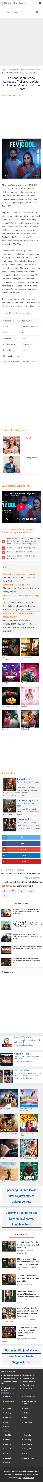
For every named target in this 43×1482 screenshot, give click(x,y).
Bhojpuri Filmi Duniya (24, 1471)
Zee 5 (7, 1427)
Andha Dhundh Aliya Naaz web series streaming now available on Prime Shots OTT (26, 961)
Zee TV (7, 1440)
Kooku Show (27, 1388)
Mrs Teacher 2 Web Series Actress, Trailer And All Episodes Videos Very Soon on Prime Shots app (27, 924)
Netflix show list (29, 1375)
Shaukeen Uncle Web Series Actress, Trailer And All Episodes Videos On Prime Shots (27, 936)
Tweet (23, 837)
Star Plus (8, 1435)
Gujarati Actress (21, 1201)
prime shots (7, 95)
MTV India (8, 1453)
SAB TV (7, 1463)
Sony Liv (8, 1417)
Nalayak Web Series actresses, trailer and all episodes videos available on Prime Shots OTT (27, 912)
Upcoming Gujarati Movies (21, 1190)
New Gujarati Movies (21, 1196)
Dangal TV (27, 1449)
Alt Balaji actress (29, 1378)
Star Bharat (28, 1444)
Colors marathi (29, 1458)
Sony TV (8, 1444)
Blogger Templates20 (26, 1478)
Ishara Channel (10, 1449)
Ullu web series (28, 1385)
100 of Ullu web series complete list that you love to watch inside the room (28, 1261)
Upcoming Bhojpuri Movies (21, 1350)
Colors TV (27, 1435)
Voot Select (28, 1422)
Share (23, 843)
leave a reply (16, 95)
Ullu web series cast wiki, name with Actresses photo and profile (28, 1278)
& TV (25, 1453)
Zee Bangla (28, 1440)
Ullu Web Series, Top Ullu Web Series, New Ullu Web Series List (28, 1245)
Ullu (25, 1417)
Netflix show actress (11, 1375)
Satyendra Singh (24, 886)
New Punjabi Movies (21, 1218)
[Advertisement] (21, 42)
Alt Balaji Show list (11, 1378)
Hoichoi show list (29, 1382)
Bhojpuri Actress (21, 1362)
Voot (6, 1422)
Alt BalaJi (8, 1397)
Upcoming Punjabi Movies (21, 1212)
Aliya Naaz (30, 438)
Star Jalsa (8, 1458)
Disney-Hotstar (10, 1401)
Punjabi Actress (21, 1224)
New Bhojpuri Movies (22, 1356)
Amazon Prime (29, 1397)
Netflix (26, 1413)
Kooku (26, 1408)
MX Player (9, 1413)
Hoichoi (8, 1408)
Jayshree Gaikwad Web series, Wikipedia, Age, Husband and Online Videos (28, 1294)
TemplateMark (32, 1474)
